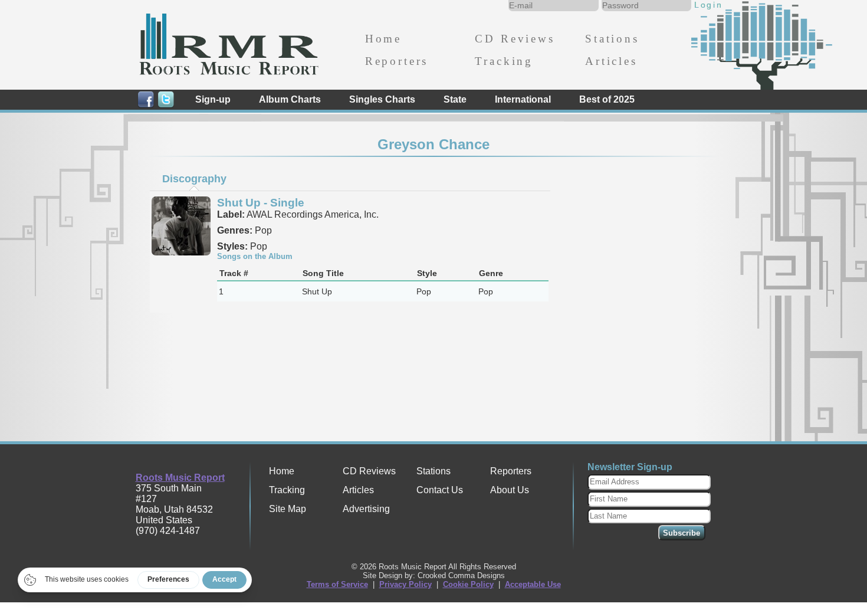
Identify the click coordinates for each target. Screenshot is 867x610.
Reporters (396, 61)
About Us (509, 490)
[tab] (194, 179)
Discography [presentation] (194, 179)
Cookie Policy (468, 584)
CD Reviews (514, 38)
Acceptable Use (533, 584)
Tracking (504, 61)
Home (383, 38)
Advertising (366, 509)
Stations (612, 38)
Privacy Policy (405, 584)
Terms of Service (337, 584)
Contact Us (439, 490)
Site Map (287, 509)
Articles (611, 61)
